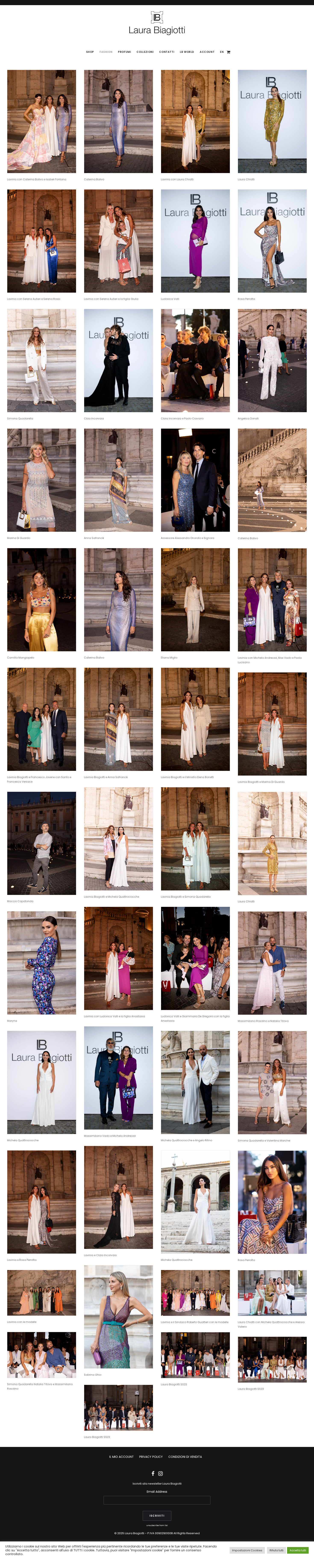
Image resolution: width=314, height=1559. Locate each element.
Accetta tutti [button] (298, 1550)
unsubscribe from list (157, 1525)
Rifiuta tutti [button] (276, 1550)
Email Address (157, 1491)
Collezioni (145, 52)
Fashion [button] (106, 52)
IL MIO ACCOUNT (121, 1457)
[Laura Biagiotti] (157, 23)
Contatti (166, 52)
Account (207, 52)
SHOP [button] (90, 52)
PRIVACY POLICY (151, 1457)
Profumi (124, 52)
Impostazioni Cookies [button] (247, 1550)
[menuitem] (90, 52)
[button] (41, 121)
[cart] (228, 52)
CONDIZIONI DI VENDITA (185, 1457)
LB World (187, 52)
